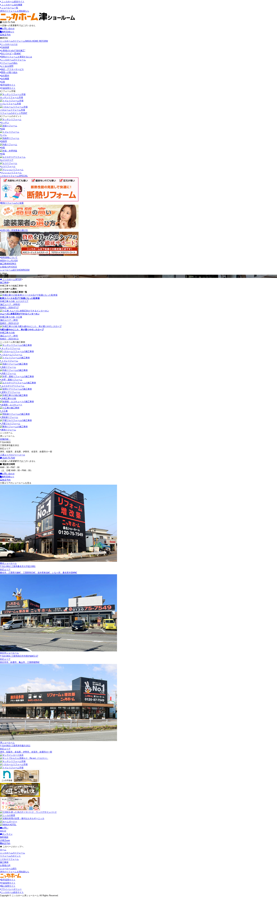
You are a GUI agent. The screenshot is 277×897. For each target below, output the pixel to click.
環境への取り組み (9, 72)
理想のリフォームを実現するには (16, 57)
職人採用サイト (8, 886)
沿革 (3, 82)
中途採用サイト (8, 88)
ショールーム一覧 (9, 8)
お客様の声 (8, 267)
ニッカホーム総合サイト (12, 1)
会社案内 (5, 75)
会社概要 (5, 78)
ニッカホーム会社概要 (11, 5)
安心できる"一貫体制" (11, 53)
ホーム (3, 849)
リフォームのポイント (13, 113)
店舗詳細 (4, 439)
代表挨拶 (5, 47)
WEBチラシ (9, 260)
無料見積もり (8, 32)
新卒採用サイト (8, 85)
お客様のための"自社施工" (13, 50)
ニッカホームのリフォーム (24, 41)
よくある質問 (7, 66)
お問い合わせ (8, 28)
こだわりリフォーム (14, 176)
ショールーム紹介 (14, 270)
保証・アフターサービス (12, 69)
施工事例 (8, 263)
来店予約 (6, 35)
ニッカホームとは (9, 44)
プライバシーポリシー (11, 889)
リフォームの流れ (9, 63)
